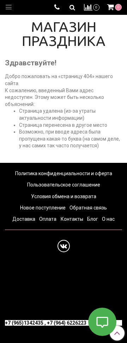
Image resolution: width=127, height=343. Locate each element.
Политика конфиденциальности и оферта (63, 173)
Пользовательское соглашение (63, 185)
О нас (108, 219)
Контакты (72, 219)
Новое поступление (43, 208)
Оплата (47, 219)
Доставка (23, 219)
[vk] (64, 246)
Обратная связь (88, 208)
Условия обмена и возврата (63, 196)
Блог (92, 219)
